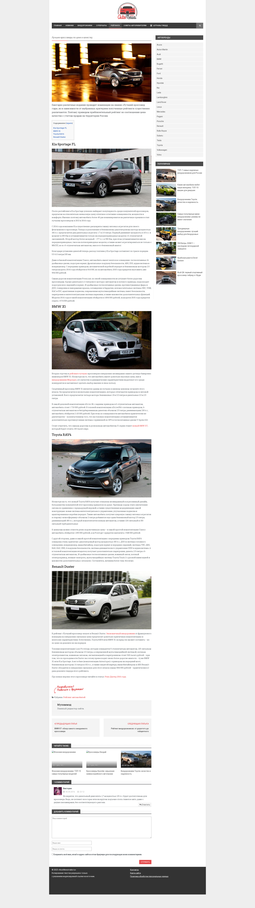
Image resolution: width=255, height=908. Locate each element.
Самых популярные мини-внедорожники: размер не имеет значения (188, 217)
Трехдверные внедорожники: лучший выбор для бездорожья (187, 231)
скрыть (69, 123)
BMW (159, 59)
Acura (159, 45)
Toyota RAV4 (58, 134)
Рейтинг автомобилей (74, 697)
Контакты (134, 870)
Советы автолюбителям (135, 25)
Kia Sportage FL (60, 128)
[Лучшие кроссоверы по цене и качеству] (101, 72)
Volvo (159, 155)
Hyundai (160, 83)
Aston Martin (162, 49)
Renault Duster (59, 137)
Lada (159, 93)
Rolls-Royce (162, 131)
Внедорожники (85, 25)
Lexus (159, 107)
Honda (159, 78)
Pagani (160, 116)
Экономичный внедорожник (120, 633)
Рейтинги (115, 25)
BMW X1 (56, 131)
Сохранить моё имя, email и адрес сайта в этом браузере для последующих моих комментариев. (98, 854)
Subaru (160, 136)
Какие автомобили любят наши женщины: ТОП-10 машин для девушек (188, 187)
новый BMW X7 (140, 426)
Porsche (160, 121)
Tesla (159, 140)
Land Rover (161, 102)
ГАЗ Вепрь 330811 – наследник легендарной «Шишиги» (188, 246)
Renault (160, 126)
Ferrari (159, 69)
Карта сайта (135, 873)
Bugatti (160, 64)
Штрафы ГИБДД (160, 25)
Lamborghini (162, 97)
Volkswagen (162, 150)
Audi (159, 54)
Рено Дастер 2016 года (115, 676)
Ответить (145, 805)
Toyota (160, 145)
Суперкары (101, 25)
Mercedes (161, 112)
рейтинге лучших (78, 373)
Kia (158, 88)
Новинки (69, 25)
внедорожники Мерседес (64, 380)
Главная (57, 25)
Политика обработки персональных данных (149, 876)
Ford (159, 73)
